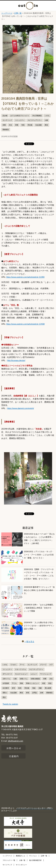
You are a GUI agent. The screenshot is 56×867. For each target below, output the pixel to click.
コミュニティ (19, 120)
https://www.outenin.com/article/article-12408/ (25, 324)
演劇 (40, 688)
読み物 (5, 116)
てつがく (13, 665)
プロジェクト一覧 (9, 860)
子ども (14, 683)
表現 (27, 693)
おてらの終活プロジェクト (19, 116)
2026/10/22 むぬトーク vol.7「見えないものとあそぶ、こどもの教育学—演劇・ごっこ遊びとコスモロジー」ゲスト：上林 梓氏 (39, 538)
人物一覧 (22, 860)
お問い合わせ (13, 748)
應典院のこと (20, 856)
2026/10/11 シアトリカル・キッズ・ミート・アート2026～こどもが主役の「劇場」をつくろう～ (39, 555)
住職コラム (24, 679)
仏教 (46, 120)
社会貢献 (38, 125)
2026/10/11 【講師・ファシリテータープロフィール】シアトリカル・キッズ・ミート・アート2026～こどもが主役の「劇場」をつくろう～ (39, 574)
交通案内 (14, 756)
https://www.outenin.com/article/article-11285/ (25, 277)
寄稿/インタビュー (32, 683)
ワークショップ (45, 674)
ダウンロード (7, 674)
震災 (4, 697)
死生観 (30, 125)
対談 (49, 683)
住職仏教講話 (35, 679)
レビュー (34, 674)
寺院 (22, 125)
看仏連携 (48, 688)
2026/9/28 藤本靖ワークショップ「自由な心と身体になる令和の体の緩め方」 (39, 590)
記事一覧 (18, 13)
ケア (51, 665)
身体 (41, 693)
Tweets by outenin (10, 704)
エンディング (7, 120)
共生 (10, 125)
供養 (4, 125)
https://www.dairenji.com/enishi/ (20, 408)
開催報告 (6, 130)
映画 (19, 688)
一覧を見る (29, 641)
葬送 (46, 125)
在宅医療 (6, 683)
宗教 (16, 125)
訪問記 (34, 693)
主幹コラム (6, 679)
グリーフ (43, 665)
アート (22, 665)
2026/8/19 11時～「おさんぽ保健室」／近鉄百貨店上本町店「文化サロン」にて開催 (39, 608)
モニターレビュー (21, 674)
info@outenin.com (15, 741)
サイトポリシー (21, 865)
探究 (13, 688)
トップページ (6, 13)
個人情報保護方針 (35, 860)
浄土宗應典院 (37, 116)
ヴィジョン (33, 856)
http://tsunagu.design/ (16, 360)
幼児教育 (6, 688)
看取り (5, 693)
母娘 (33, 688)
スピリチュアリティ (35, 120)
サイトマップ (7, 865)
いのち (47, 116)
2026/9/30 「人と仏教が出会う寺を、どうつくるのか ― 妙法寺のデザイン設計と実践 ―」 (39, 626)
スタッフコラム (20, 669)
